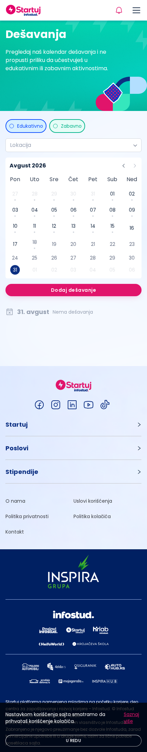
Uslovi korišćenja (93, 501)
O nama (15, 501)
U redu (73, 740)
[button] (73, 424)
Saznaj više (131, 718)
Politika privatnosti (27, 516)
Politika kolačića (92, 516)
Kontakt (14, 531)
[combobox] (71, 145)
